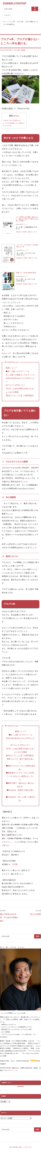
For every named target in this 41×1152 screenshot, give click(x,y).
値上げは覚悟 (35, 914)
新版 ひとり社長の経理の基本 (26, 273)
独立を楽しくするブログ (23, 1147)
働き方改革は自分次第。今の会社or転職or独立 (9, 917)
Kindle (25, 232)
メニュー (7, 15)
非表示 (16, 116)
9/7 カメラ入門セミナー (16, 385)
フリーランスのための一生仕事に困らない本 (28, 246)
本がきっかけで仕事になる (12, 120)
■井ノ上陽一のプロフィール (17, 371)
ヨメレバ (24, 224)
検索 (35, 9)
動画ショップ (11, 368)
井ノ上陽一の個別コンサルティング (20, 375)
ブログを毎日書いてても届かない (14, 123)
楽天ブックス (32, 232)
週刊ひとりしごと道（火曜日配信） (20, 395)
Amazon (19, 232)
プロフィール (13, 1070)
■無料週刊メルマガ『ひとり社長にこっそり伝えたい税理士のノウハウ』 (20, 776)
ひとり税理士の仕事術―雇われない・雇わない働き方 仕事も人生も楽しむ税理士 (27, 218)
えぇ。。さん (12, 842)
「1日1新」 (14, 864)
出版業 (22, 50)
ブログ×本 (7, 126)
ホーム (5, 21)
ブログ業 (12, 21)
